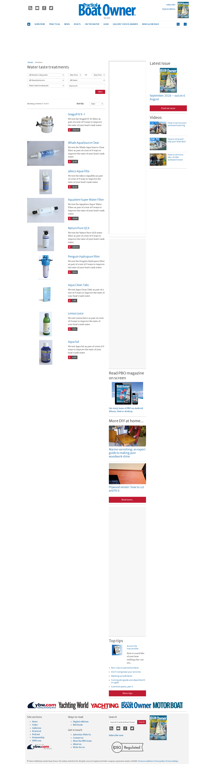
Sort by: (80, 103)
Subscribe (170, 5)
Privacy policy (159, 761)
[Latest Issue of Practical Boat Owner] (183, 10)
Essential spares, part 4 (122, 686)
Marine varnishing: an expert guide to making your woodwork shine (127, 453)
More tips (127, 693)
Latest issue (160, 63)
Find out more (168, 108)
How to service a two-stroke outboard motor (175, 157)
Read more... (127, 499)
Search (142, 722)
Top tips (116, 640)
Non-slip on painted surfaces (125, 668)
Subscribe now (116, 735)
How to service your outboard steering (177, 124)
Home (30, 62)
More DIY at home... (126, 420)
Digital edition (168, 9)
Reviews (38, 62)
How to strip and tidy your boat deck (177, 140)
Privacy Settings (172, 761)
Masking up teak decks (121, 676)
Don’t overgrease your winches (126, 672)
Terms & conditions (145, 761)
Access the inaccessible (132, 647)
